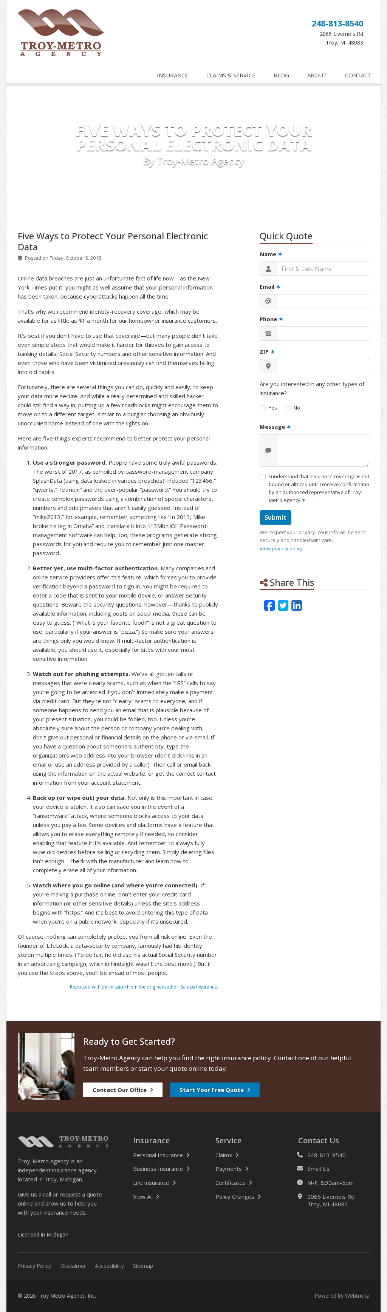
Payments (228, 1168)
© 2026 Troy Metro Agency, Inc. (57, 1295)
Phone (271, 319)
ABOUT (317, 75)
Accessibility (109, 1265)
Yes (273, 407)
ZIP (267, 351)
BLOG (281, 75)
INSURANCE (172, 75)
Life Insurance (151, 1182)
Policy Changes (234, 1196)
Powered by (341, 1295)
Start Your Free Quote (212, 1089)
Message (275, 426)
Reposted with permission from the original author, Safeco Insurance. (144, 987)
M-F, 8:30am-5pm (330, 1182)
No (297, 407)
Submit (275, 517)
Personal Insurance (158, 1155)
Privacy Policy (34, 1265)
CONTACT (358, 75)
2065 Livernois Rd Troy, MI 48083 (330, 1200)
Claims (223, 1155)
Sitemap (143, 1265)
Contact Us (318, 1140)
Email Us (318, 1168)
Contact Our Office (120, 1089)
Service (228, 1140)
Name (271, 254)
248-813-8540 (337, 23)
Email (270, 286)
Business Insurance (158, 1168)
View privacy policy (281, 548)
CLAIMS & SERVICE (230, 75)
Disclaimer (73, 1265)
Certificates (230, 1182)
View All (168, 1196)
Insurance (151, 1140)
